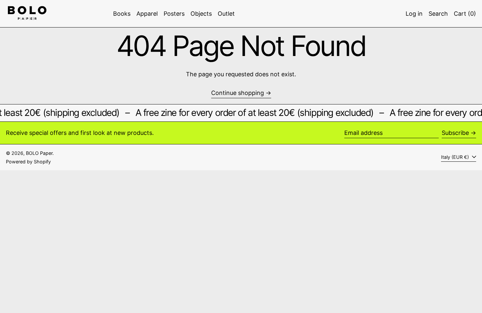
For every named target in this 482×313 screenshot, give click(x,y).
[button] (438, 13)
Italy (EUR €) (455, 157)
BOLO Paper (39, 153)
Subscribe (455, 132)
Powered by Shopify (28, 161)
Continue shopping (237, 92)
